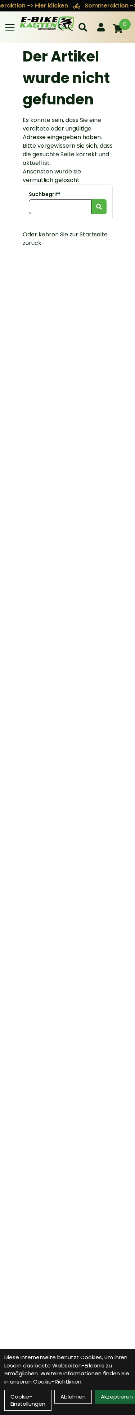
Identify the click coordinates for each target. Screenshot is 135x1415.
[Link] (9, 27)
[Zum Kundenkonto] (101, 27)
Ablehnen (73, 1396)
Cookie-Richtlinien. (57, 1381)
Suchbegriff (44, 194)
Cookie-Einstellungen (27, 1400)
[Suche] (82, 27)
